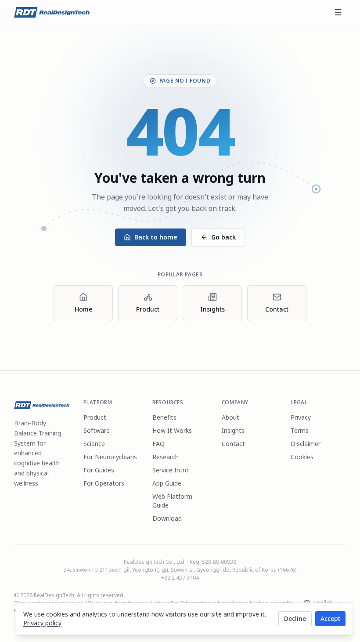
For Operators (103, 483)
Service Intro (170, 470)
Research (165, 457)
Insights (233, 430)
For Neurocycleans (110, 457)
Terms (300, 430)
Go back (223, 237)
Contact (233, 443)
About (230, 417)
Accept (330, 618)
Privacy (301, 417)
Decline (295, 618)
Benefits (164, 417)
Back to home (155, 237)
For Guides (98, 470)
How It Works (172, 430)
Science (94, 443)
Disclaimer (305, 443)
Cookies (302, 457)
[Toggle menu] (338, 12)
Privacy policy (42, 623)
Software (96, 430)
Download (167, 518)
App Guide (166, 483)
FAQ (158, 443)
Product (94, 417)
